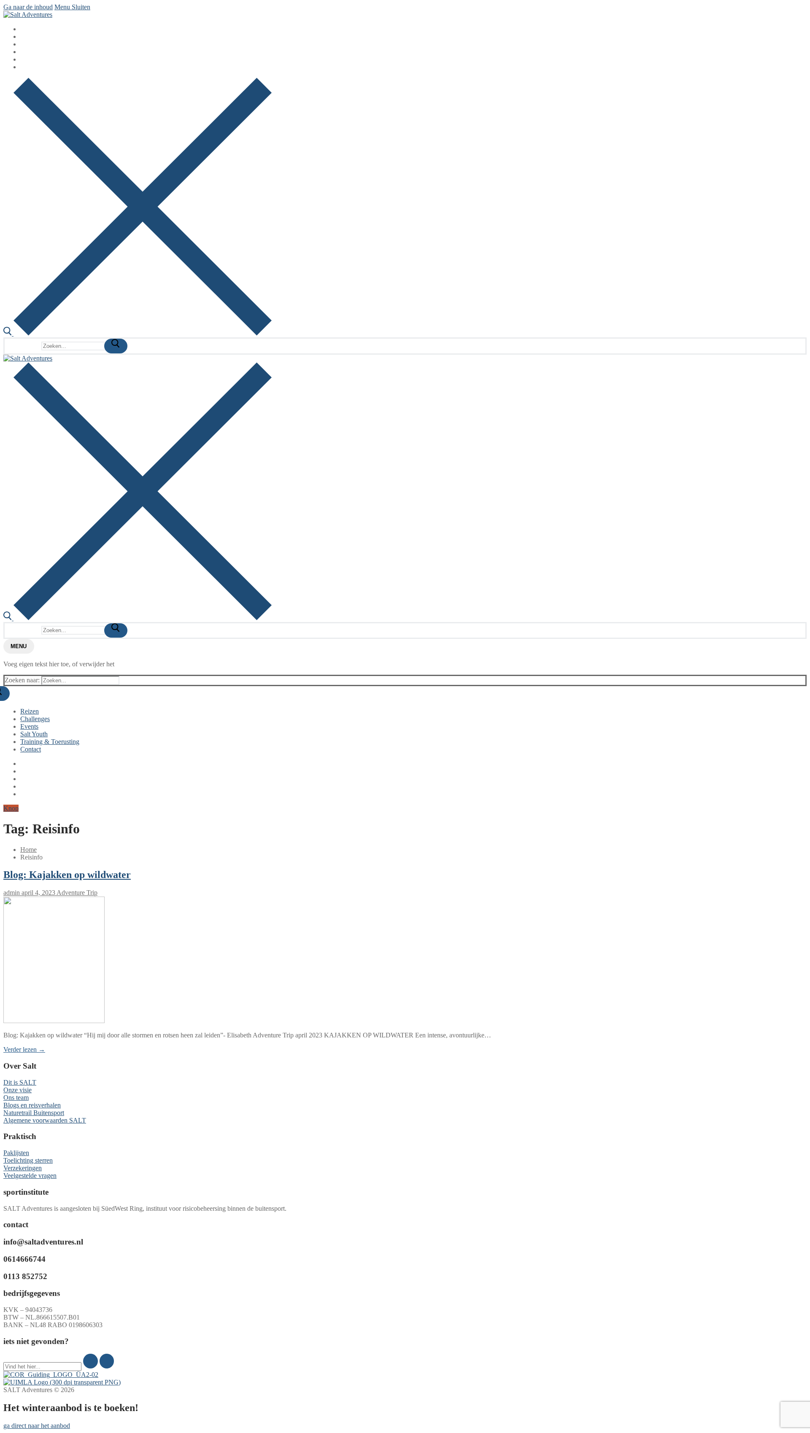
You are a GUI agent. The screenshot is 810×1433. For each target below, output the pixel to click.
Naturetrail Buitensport (33, 1112)
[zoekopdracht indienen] (115, 346)
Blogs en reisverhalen (32, 1105)
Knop (11, 808)
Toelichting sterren (28, 1160)
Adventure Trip (76, 892)
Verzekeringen (22, 1168)
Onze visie (17, 1090)
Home (28, 849)
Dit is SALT (19, 1082)
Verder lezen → (24, 1049)
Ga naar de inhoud (28, 7)
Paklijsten (16, 1152)
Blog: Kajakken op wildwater (67, 874)
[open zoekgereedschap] (137, 333)
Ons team (16, 1097)
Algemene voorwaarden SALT (44, 1120)
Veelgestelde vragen (30, 1175)
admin (11, 892)
